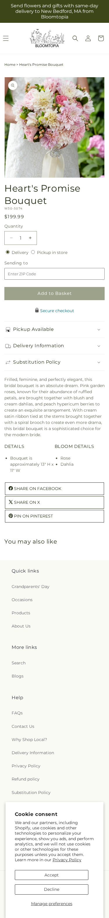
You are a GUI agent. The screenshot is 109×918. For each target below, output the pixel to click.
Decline (51, 889)
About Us (21, 626)
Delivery (21, 252)
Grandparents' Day (30, 586)
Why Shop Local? (29, 739)
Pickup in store (52, 252)
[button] (75, 38)
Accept (51, 875)
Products (21, 613)
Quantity (13, 226)
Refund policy (26, 779)
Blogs (18, 676)
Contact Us (23, 726)
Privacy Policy (67, 859)
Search (19, 663)
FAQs (17, 713)
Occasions (22, 599)
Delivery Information (33, 752)
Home (9, 64)
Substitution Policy (31, 792)
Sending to (24, 263)
